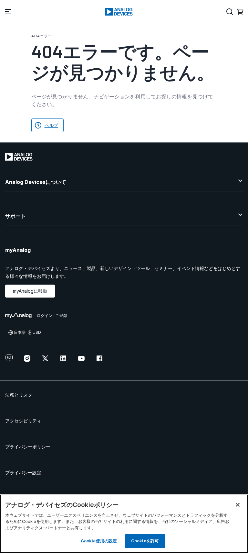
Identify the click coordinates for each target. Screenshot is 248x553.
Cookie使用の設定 (99, 540)
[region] (124, 523)
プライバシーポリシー (27, 446)
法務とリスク (18, 395)
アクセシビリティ (23, 420)
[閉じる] (238, 505)
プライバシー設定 (23, 472)
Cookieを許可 (145, 540)
